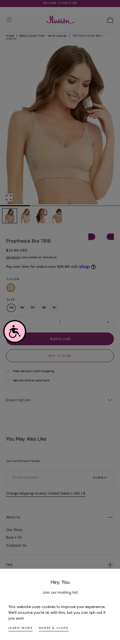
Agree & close (53, 628)
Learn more (20, 628)
